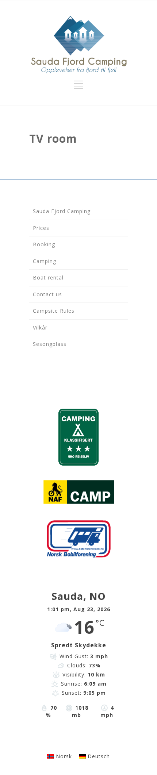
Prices (41, 227)
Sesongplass (49, 343)
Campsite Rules (53, 310)
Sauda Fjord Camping (62, 211)
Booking (44, 244)
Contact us (47, 294)
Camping (44, 261)
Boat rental (48, 277)
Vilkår (40, 327)
